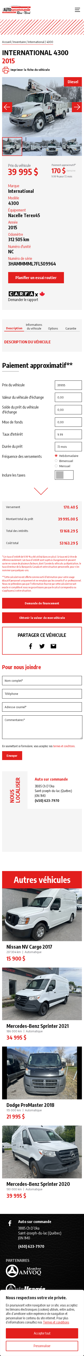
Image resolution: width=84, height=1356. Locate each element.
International (36, 42)
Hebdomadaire (68, 455)
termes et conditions (64, 746)
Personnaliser (42, 1346)
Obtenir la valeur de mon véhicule (42, 618)
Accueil (6, 42)
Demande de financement (42, 603)
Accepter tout (42, 1333)
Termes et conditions (56, 1322)
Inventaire (19, 42)
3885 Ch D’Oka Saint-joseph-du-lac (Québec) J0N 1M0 (53, 791)
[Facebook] (9, 1223)
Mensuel (64, 466)
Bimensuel (66, 461)
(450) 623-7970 (47, 800)
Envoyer (12, 755)
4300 (49, 42)
